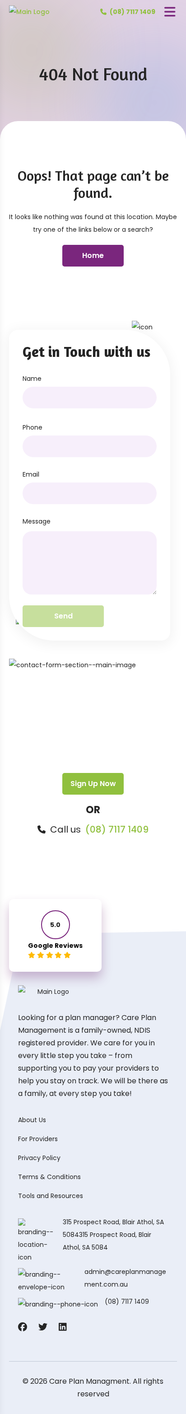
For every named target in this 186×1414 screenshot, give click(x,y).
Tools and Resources (50, 1195)
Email (31, 474)
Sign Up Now (93, 783)
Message (37, 521)
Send (63, 616)
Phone (32, 427)
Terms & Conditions (49, 1176)
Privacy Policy (39, 1157)
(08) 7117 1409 (117, 829)
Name (32, 378)
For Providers (38, 1138)
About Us (32, 1119)
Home (93, 255)
